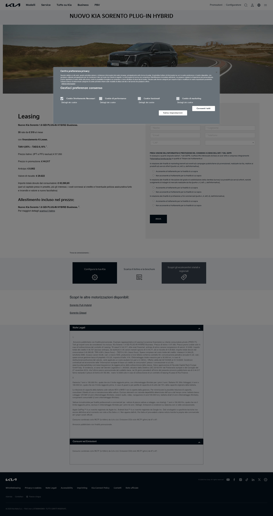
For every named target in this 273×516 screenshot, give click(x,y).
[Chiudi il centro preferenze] (216, 72)
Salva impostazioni (173, 113)
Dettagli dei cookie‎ (69, 102)
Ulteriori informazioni (68, 84)
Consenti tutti (204, 108)
